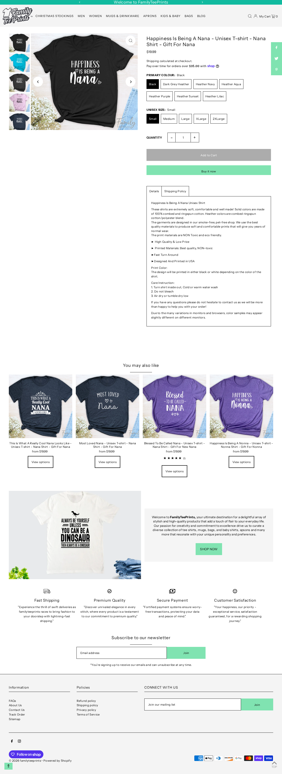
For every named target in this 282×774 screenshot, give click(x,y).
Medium (169, 119)
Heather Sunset (188, 96)
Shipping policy (87, 705)
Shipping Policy (175, 191)
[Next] (202, 2)
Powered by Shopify (57, 760)
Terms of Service (88, 714)
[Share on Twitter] (276, 58)
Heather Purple (159, 96)
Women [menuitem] (95, 16)
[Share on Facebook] (276, 47)
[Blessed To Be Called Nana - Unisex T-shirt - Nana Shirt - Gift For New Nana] (174, 406)
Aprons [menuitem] (150, 16)
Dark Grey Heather (176, 84)
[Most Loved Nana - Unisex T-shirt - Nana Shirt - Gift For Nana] (107, 406)
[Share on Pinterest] (276, 69)
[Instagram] (19, 741)
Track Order (17, 714)
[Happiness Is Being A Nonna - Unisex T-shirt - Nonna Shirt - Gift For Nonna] (241, 406)
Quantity (154, 137)
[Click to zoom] (130, 40)
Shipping (153, 61)
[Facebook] (12, 741)
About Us (15, 705)
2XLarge (218, 119)
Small (153, 119)
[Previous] (80, 2)
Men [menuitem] (81, 16)
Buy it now (208, 171)
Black (152, 84)
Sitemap (14, 719)
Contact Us (16, 710)
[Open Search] (250, 15)
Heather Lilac (214, 96)
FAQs (12, 700)
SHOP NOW (209, 549)
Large (185, 119)
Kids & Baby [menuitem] (171, 16)
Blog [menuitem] (201, 16)
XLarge (201, 119)
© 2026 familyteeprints (25, 760)
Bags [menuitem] (189, 16)
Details (154, 191)
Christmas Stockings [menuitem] (54, 16)
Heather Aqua (231, 84)
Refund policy (86, 700)
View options (41, 462)
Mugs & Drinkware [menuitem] (122, 16)
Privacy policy (86, 710)
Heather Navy (205, 84)
